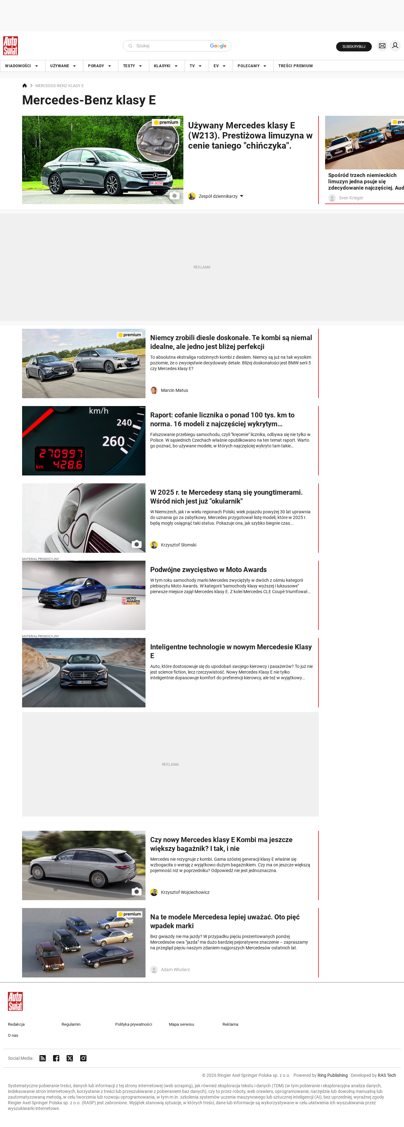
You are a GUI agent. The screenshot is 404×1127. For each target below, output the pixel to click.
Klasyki (162, 66)
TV (192, 66)
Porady (96, 66)
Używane (59, 66)
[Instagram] (83, 1058)
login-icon (395, 45)
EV (216, 66)
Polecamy (248, 66)
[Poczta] (382, 45)
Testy (129, 66)
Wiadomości (18, 66)
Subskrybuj (353, 46)
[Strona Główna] (10, 45)
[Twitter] (69, 1058)
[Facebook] (56, 1058)
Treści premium (295, 66)
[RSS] (42, 1058)
